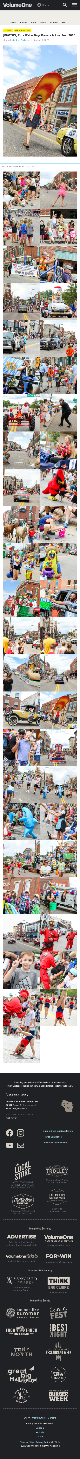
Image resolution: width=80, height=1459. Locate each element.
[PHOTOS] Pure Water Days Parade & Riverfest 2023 (39, 35)
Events (23, 22)
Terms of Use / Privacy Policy (35, 1442)
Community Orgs (22, 31)
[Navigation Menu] (74, 5)
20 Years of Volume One (55, 1142)
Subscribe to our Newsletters (58, 1130)
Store (40, 1436)
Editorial (40, 1427)
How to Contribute (52, 1136)
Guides (54, 22)
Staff (27, 1417)
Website (40, 1432)
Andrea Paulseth (21, 40)
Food (34, 22)
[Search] (65, 5)
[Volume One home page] (19, 6)
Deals (43, 22)
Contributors (39, 1417)
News (13, 22)
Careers (52, 1417)
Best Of (66, 22)
